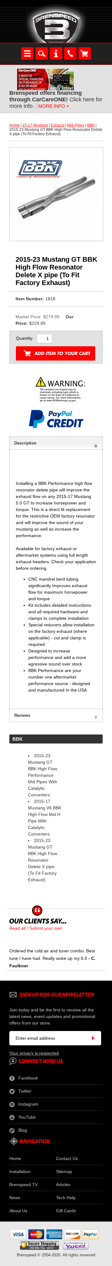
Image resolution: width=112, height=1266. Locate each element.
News (14, 1197)
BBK (91, 125)
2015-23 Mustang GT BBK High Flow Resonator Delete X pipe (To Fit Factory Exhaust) (42, 860)
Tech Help (66, 1197)
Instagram (28, 1104)
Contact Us (67, 1158)
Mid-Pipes (75, 125)
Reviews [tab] (22, 715)
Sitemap (64, 1171)
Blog (22, 1130)
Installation (19, 1171)
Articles (63, 1184)
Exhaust (57, 125)
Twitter (24, 1091)
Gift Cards (66, 1210)
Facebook (28, 1077)
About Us (18, 1210)
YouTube (27, 1117)
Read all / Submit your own (35, 928)
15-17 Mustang (35, 125)
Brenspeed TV (23, 1184)
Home (14, 125)
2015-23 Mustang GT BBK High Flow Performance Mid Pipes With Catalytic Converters (42, 775)
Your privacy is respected (34, 1053)
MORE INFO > (53, 106)
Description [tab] (25, 443)
